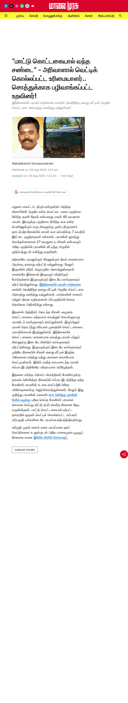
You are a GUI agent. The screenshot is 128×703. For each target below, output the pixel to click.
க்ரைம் (89, 15)
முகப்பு (20, 15)
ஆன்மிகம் (74, 15)
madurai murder (25, 449)
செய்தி (33, 15)
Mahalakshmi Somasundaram (32, 163)
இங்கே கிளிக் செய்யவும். (51, 437)
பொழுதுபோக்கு (52, 15)
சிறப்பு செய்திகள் (108, 15)
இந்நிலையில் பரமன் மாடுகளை (60, 284)
